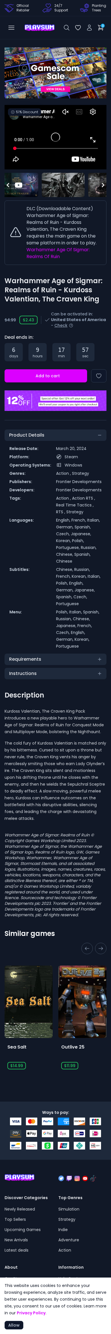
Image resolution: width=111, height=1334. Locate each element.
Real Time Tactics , (75, 505)
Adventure (68, 1240)
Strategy (80, 473)
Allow (14, 1325)
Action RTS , (83, 498)
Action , (64, 473)
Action (64, 1250)
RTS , (61, 512)
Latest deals (16, 1250)
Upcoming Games (23, 1229)
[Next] (40, 73)
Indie (63, 1229)
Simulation (68, 1209)
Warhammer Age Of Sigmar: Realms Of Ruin (58, 253)
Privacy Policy (31, 1313)
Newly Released (20, 1209)
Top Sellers (15, 1219)
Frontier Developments (79, 481)
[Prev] (56, 73)
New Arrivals (16, 1240)
